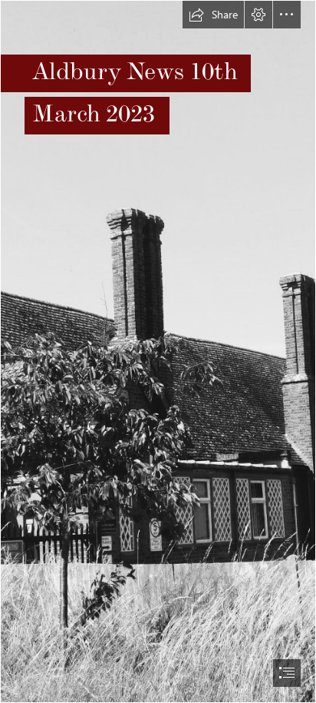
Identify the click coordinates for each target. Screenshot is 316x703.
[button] (213, 14)
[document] (158, 351)
